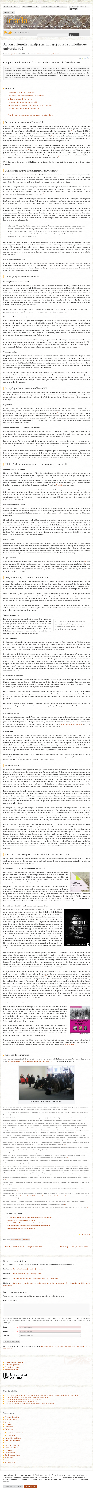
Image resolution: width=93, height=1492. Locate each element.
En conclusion (13, 112)
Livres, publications (53, 54)
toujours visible (70, 1045)
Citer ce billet (85, 1234)
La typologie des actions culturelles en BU (22, 102)
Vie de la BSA (10, 1462)
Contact (73, 9)
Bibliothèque (26, 1239)
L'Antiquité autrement (12, 1440)
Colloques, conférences (15, 1433)
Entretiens (8, 1424)
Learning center (10, 1443)
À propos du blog (11, 6)
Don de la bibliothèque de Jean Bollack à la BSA (21, 1401)
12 (45, 534)
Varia (7, 1460)
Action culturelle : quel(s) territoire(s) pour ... (27, 1269)
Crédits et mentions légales (54, 6)
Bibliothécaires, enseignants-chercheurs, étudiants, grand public (30, 105)
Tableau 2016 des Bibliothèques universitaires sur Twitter (26, 1223)
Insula (17, 20)
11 (12, 515)
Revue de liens (10, 1453)
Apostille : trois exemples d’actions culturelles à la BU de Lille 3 (30, 115)
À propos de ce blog (12, 1417)
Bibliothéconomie (41, 54)
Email (5, 1331)
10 (57, 412)
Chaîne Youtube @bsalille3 (14, 1362)
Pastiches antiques (12, 1448)
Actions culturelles (16, 1239)
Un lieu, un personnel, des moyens (20, 99)
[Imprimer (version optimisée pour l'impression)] (88, 58)
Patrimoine (9, 1450)
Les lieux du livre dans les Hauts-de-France (21, 1220)
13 (85, 561)
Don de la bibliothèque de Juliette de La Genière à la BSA (24, 1399)
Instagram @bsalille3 (12, 1365)
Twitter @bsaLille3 (11, 1370)
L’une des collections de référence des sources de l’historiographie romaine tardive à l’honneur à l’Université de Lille (43, 1395)
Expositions (11, 1435)
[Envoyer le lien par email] (85, 58)
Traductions (9, 1457)
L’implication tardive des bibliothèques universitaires (26, 96)
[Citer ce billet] (82, 58)
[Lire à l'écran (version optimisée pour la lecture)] (80, 58)
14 (71, 747)
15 (46, 976)
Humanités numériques (13, 1438)
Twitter (10, 32)
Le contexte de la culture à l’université (21, 93)
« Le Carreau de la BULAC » (71, 724)
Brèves (7, 1422)
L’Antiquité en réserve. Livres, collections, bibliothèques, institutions (29, 1217)
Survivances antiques (12, 1455)
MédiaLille (59, 485)
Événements (9, 1429)
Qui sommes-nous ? (31, 6)
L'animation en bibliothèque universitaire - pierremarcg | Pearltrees (35, 1278)
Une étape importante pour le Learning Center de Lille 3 (23, 1247)
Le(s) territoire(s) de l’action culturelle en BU (23, 109)
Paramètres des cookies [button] (13, 1486)
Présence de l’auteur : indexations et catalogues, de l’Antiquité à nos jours (29, 1403)
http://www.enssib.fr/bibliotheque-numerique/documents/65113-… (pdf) (32, 1061)
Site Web (6, 1335)
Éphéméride (9, 1427)
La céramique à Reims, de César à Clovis (74, 1247)
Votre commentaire (10, 1301)
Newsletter (9, 12)
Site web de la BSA (12, 1367)
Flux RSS (6, 32)
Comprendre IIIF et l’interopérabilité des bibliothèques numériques (29, 1225)
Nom (5, 1327)
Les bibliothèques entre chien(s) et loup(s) (21, 1228)
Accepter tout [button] (30, 1486)
